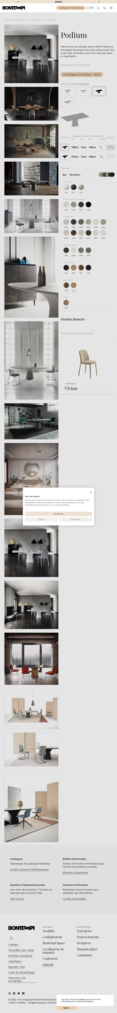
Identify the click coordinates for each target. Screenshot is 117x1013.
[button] (18, 2)
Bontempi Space (58, 2)
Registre (66, 1008)
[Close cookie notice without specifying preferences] (91, 492)
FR (91, 7)
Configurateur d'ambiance (71, 8)
